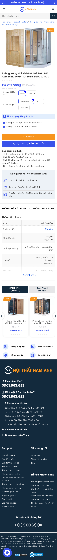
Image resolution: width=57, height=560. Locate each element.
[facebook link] (17, 525)
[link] (28, 2)
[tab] (16, 208)
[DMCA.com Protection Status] (21, 554)
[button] (2, 2)
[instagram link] (23, 525)
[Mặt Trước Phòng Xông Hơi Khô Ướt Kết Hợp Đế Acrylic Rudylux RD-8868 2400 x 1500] (28, 67)
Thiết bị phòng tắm (20, 22)
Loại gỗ (11, 105)
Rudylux (49, 229)
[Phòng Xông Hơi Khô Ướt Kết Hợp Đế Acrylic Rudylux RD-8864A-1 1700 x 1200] (16, 300)
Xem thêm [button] (28, 275)
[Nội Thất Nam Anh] (28, 9)
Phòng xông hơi (35, 22)
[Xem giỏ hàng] (53, 9)
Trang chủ (6, 22)
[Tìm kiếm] (53, 16)
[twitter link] (28, 525)
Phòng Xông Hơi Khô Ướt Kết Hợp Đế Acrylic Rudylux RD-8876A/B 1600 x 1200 (42, 324)
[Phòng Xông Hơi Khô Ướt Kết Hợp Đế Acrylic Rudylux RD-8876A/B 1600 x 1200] (42, 300)
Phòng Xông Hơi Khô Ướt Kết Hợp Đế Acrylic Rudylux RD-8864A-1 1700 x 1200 (16, 324)
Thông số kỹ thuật (14, 208)
